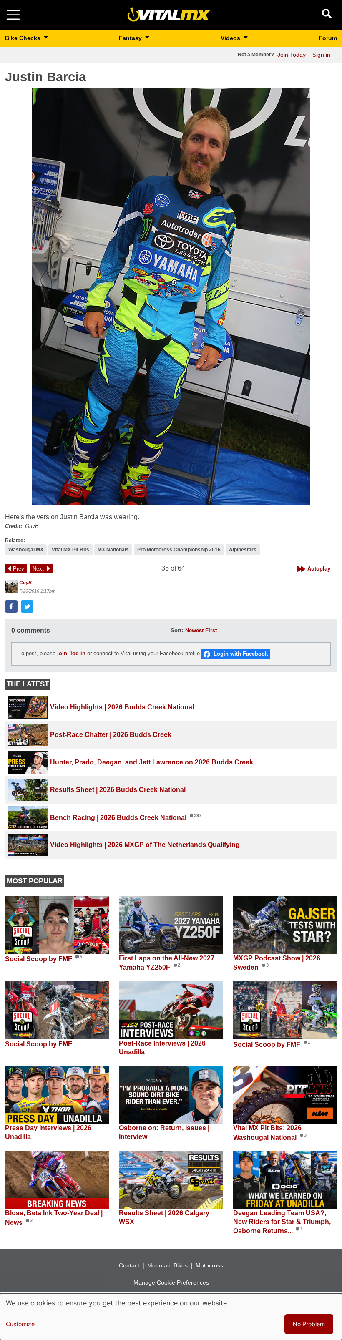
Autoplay (318, 569)
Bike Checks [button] (23, 38)
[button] (171, 296)
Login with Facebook (241, 654)
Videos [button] (231, 38)
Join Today (291, 54)
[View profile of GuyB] (11, 586)
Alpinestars (242, 550)
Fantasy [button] (131, 38)
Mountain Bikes (167, 1265)
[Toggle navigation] (13, 15)
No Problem (309, 1323)
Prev (18, 569)
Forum (328, 38)
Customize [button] (20, 1323)
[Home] (168, 14)
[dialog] (171, 1316)
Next (38, 569)
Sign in (321, 54)
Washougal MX (25, 550)
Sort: (177, 630)
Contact (129, 1265)
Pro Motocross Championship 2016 (179, 550)
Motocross (209, 1265)
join (62, 653)
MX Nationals (113, 550)
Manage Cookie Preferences (171, 1282)
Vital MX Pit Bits (70, 550)
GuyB (25, 582)
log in (78, 653)
